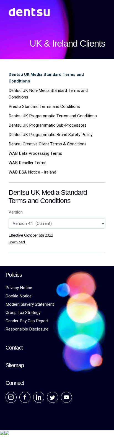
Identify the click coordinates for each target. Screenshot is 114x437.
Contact (14, 348)
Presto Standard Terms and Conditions (44, 106)
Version (16, 212)
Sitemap (15, 365)
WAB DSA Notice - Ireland (32, 172)
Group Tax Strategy (23, 313)
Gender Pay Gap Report (27, 321)
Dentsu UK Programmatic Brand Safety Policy (50, 135)
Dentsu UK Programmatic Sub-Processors (48, 125)
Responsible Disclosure (27, 329)
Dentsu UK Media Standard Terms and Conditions (46, 77)
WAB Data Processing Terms (35, 153)
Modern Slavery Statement (30, 304)
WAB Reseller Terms (27, 163)
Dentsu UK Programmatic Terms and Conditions (53, 116)
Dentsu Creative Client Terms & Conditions (48, 144)
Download (17, 242)
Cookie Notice (19, 296)
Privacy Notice (19, 288)
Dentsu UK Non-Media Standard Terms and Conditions (48, 93)
